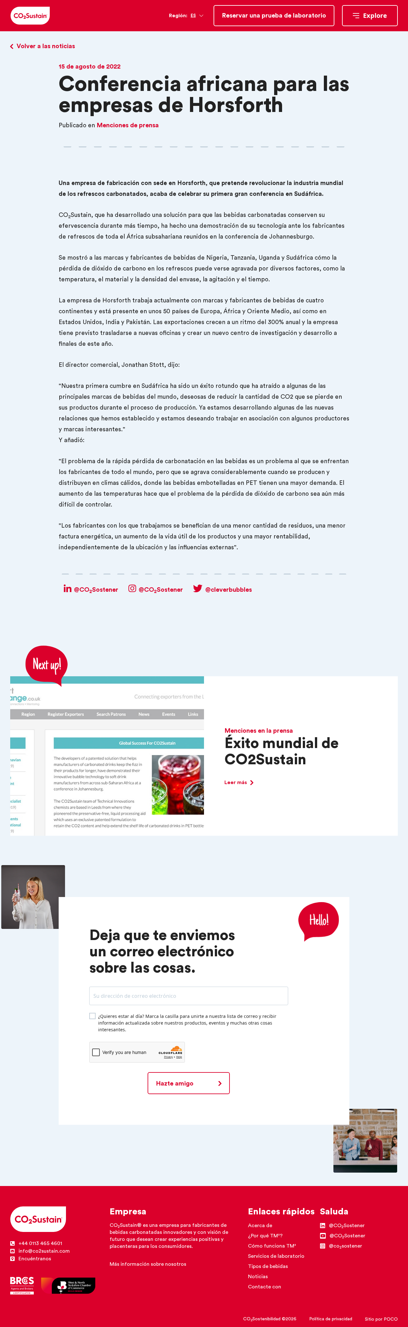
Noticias (258, 1276)
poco (391, 1319)
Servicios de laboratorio (276, 1256)
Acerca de (260, 1225)
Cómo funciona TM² (272, 1246)
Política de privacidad (330, 1319)
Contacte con (264, 1286)
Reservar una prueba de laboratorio (274, 15)
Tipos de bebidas (268, 1266)
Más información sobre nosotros (148, 1264)
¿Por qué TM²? (265, 1235)
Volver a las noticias (46, 46)
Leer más (235, 782)
